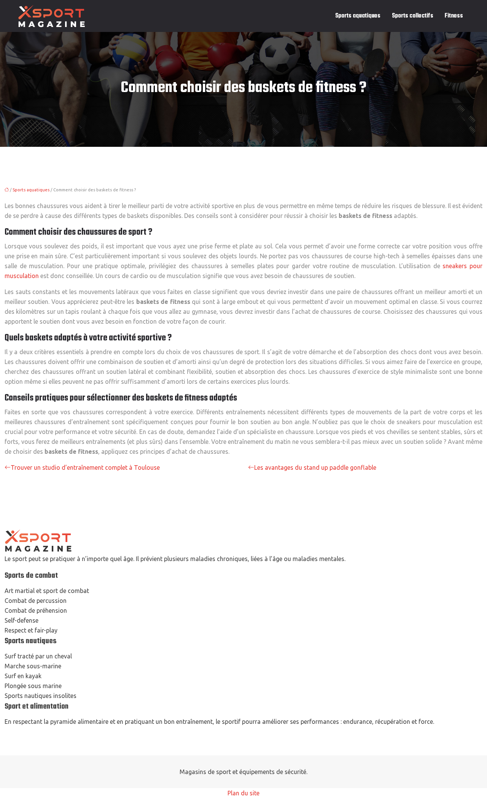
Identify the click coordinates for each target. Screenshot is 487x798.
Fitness (454, 16)
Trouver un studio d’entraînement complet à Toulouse (85, 467)
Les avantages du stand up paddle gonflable (315, 467)
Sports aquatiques (357, 16)
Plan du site (243, 793)
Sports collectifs (412, 16)
